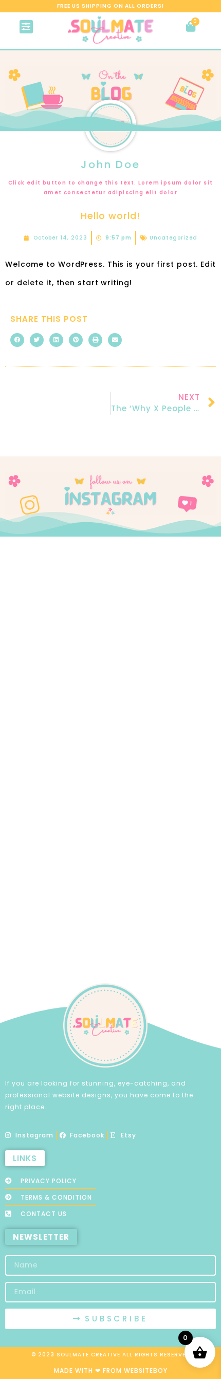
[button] (26, 26)
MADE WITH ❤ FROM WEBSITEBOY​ (111, 1370)
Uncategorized (173, 238)
